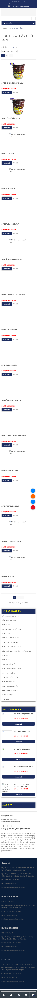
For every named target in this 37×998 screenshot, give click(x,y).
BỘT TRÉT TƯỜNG (8, 673)
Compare (17, 92)
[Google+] (11, 826)
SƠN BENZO (6, 660)
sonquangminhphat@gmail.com (20, 6)
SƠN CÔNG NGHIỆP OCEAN (11, 668)
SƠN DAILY (6, 655)
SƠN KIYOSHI (6, 625)
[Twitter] (7, 826)
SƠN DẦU (5, 699)
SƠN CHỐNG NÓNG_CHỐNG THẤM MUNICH (17, 651)
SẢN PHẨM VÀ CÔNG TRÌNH (11, 616)
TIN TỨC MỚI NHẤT (9, 664)
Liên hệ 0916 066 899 (8, 89)
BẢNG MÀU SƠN (7, 695)
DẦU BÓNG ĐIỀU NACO (10, 620)
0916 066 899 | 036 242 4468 (20, 4)
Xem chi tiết (6, 92)
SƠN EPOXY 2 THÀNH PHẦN (11, 647)
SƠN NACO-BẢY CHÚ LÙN (18, 2)
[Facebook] (3, 826)
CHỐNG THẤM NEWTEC (10, 690)
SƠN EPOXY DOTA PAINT (10, 642)
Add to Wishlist (13, 92)
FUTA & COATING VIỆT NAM (11, 629)
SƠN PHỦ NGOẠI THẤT (10, 686)
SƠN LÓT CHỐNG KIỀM (10, 677)
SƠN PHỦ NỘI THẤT (9, 682)
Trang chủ (4, 28)
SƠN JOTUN (6, 633)
